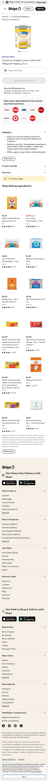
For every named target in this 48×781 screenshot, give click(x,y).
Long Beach (7, 703)
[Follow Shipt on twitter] (21, 726)
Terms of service (8, 759)
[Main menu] (4, 8)
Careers (5, 585)
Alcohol (5, 496)
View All (5, 513)
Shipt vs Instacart (10, 566)
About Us (6, 581)
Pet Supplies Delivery (11, 531)
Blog (4, 592)
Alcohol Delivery (9, 528)
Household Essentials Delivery (16, 538)
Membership (8, 560)
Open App (41, 2)
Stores (5, 556)
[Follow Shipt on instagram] (9, 726)
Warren (5, 696)
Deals (4, 570)
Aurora (5, 692)
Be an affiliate (8, 639)
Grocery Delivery (10, 524)
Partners (6, 595)
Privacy (21, 759)
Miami (5, 667)
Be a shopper (8, 632)
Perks (4, 642)
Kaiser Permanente (11, 717)
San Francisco (8, 664)
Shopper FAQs (9, 649)
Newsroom (7, 588)
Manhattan (7, 674)
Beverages (7, 499)
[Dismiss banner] (3, 2)
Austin (5, 660)
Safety (5, 646)
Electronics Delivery (11, 534)
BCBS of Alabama (10, 721)
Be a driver (7, 635)
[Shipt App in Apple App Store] (9, 483)
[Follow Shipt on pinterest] (15, 726)
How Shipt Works (10, 553)
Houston (6, 671)
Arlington (6, 689)
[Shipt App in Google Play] (27, 483)
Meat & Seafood (9, 509)
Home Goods (8, 502)
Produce (6, 506)
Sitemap (6, 598)
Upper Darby (8, 699)
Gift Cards (7, 563)
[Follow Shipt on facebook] (3, 726)
